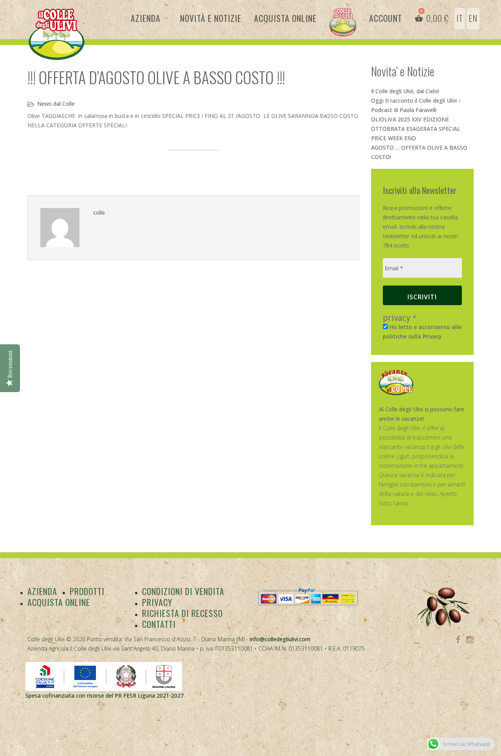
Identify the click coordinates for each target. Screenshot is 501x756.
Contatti (159, 624)
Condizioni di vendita (183, 591)
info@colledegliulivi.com (280, 639)
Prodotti (87, 591)
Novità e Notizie (210, 18)
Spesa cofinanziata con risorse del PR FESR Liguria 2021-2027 (104, 695)
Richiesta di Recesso (182, 613)
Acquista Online (285, 18)
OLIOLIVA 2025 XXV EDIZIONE (410, 119)
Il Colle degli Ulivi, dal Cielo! (405, 91)
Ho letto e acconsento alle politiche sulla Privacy (422, 331)
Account (385, 18)
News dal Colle (56, 103)
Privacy (157, 602)
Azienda (145, 18)
